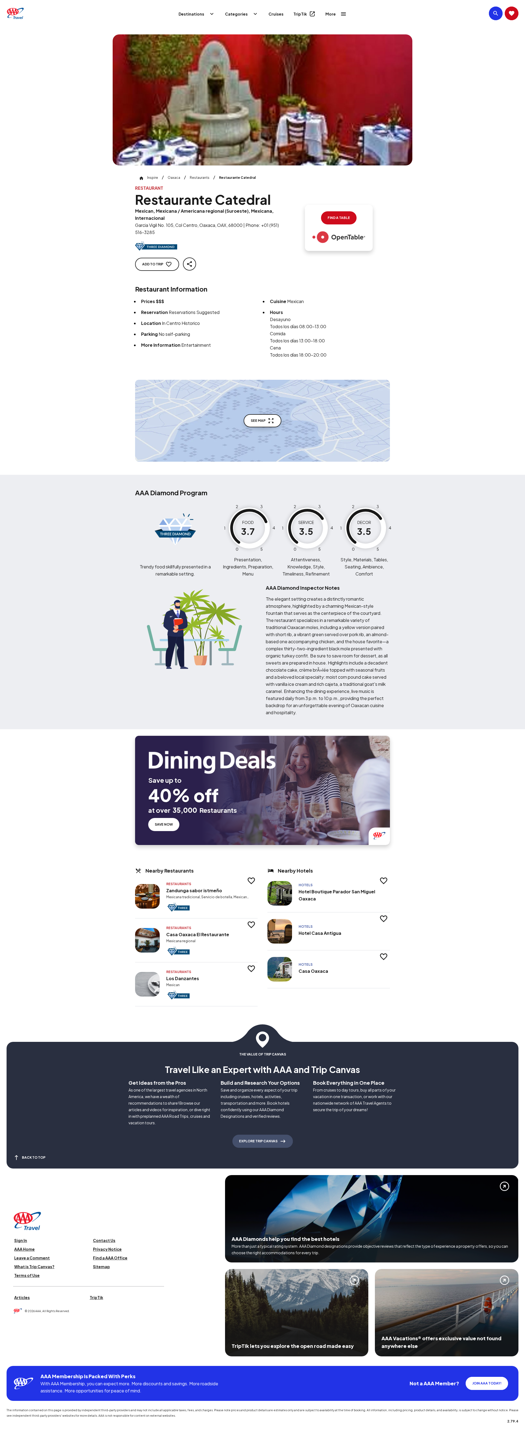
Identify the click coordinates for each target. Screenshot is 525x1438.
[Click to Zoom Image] (262, 99)
